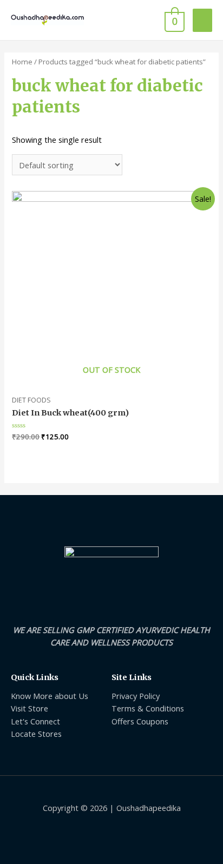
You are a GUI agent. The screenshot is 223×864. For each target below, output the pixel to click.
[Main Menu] (202, 20)
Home (22, 62)
